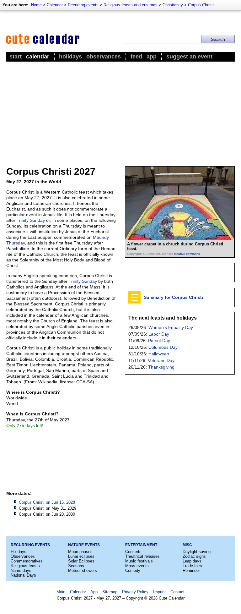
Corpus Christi (201, 5)
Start (15, 56)
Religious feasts (25, 565)
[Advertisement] (120, 110)
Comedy (132, 570)
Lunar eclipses (81, 556)
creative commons (187, 253)
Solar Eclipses (81, 561)
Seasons (76, 565)
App (152, 56)
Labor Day (158, 334)
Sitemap (109, 591)
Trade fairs (192, 565)
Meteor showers (82, 570)
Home (36, 5)
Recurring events (83, 5)
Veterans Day (161, 360)
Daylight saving (197, 551)
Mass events (137, 565)
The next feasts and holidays (162, 318)
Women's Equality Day (170, 327)
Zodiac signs (194, 556)
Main (60, 591)
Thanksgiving (161, 367)
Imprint (159, 591)
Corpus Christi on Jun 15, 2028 (47, 502)
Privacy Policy (135, 591)
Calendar (55, 5)
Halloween (158, 353)
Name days (21, 570)
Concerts (133, 551)
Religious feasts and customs (131, 5)
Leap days (192, 561)
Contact (177, 591)
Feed (136, 56)
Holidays (70, 56)
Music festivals (139, 561)
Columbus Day (163, 347)
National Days (23, 575)
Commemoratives (27, 561)
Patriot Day (159, 340)
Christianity (173, 5)
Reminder (191, 570)
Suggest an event (189, 56)
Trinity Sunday (31, 220)
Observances (103, 56)
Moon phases (80, 551)
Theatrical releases (142, 556)
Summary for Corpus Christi (173, 297)
